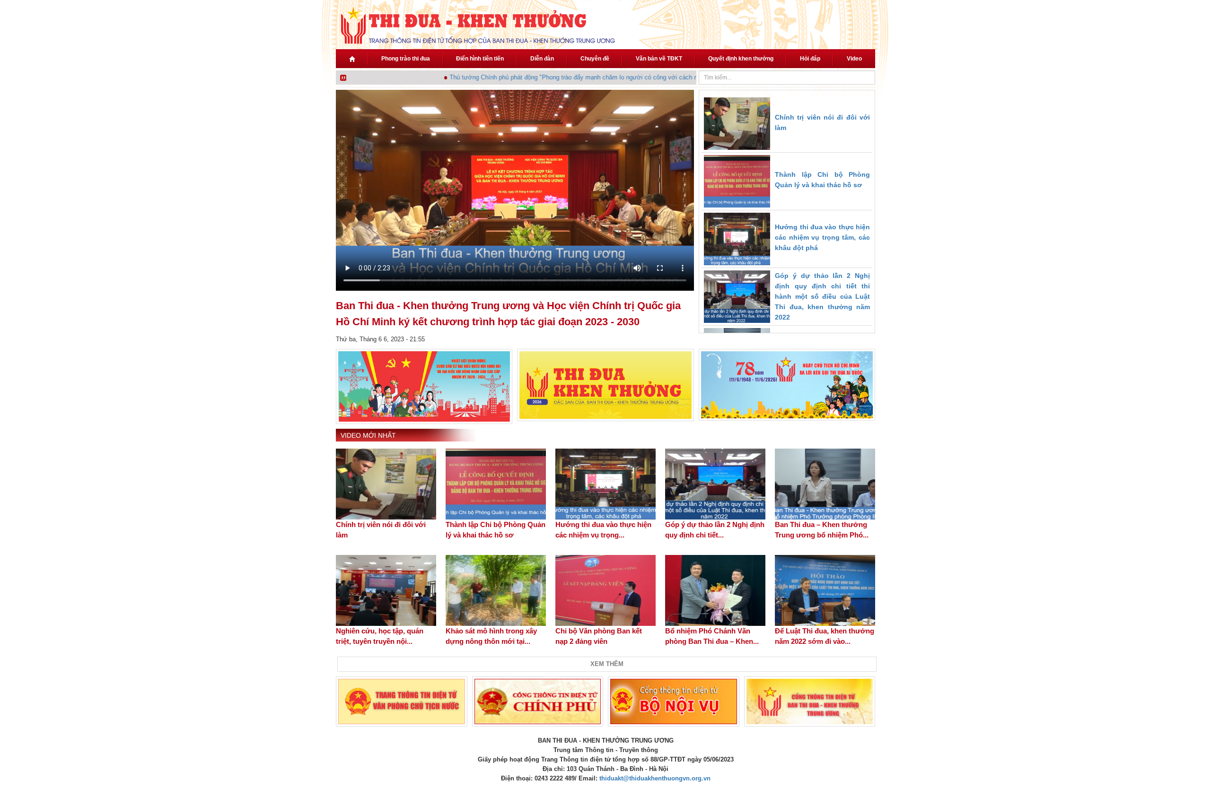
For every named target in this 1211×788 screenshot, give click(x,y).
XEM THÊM (606, 663)
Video (854, 58)
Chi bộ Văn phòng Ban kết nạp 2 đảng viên (598, 636)
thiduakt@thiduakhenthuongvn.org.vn (655, 778)
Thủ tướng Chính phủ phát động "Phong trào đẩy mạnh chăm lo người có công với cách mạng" (566, 77)
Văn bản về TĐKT (659, 58)
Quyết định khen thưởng (740, 58)
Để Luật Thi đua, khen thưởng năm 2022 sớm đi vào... (824, 636)
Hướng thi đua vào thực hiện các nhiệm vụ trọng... (603, 529)
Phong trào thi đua (405, 58)
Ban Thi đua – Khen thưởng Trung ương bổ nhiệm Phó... (822, 529)
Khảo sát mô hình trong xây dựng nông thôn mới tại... (491, 636)
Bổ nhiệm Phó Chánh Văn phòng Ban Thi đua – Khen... (712, 636)
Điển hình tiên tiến (480, 58)
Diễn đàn (542, 58)
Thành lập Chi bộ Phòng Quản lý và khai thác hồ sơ (495, 529)
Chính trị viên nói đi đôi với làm (381, 529)
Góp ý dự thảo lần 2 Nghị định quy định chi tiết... (714, 529)
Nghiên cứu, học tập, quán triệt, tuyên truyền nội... (379, 636)
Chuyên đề (594, 58)
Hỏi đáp (810, 58)
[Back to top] (1177, 754)
